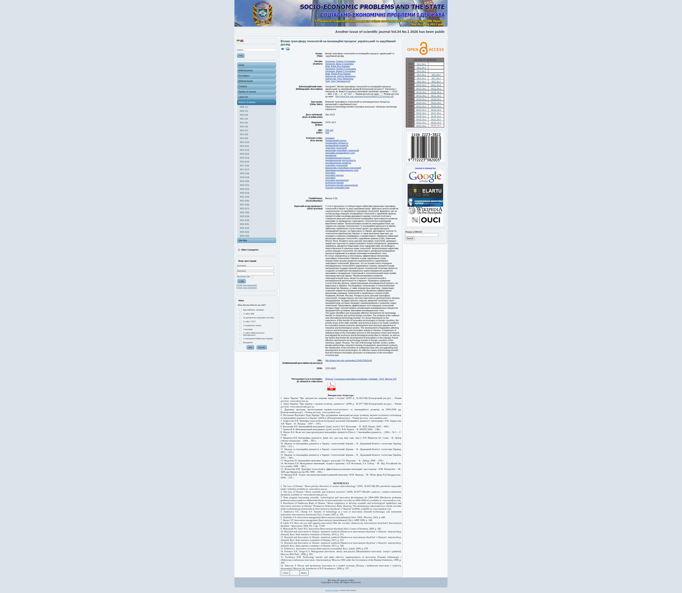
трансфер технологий (336, 165)
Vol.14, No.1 (421, 92)
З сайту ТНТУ (249, 321)
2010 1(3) (244, 115)
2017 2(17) (244, 169)
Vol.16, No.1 (421, 95)
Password (241, 271)
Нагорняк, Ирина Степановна (340, 71)
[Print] (282, 48)
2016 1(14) (244, 158)
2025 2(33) (244, 232)
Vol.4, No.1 (421, 74)
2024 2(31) (244, 224)
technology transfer (334, 183)
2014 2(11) (244, 146)
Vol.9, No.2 (436, 81)
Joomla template (332, 590)
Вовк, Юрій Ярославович (337, 66)
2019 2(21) (244, 185)
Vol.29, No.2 (436, 116)
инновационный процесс (338, 158)
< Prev (285, 573)
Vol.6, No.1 (421, 78)
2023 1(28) (244, 212)
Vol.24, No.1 (421, 110)
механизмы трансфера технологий (343, 168)
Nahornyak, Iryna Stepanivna (339, 79)
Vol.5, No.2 (436, 74)
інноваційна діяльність (336, 143)
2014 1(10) (244, 142)
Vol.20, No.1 (421, 102)
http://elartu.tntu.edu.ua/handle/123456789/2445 (348, 360)
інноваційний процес (336, 140)
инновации (330, 155)
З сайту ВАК (248, 314)
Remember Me (243, 277)
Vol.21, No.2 (436, 102)
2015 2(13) (244, 154)
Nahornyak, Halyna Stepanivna (340, 76)
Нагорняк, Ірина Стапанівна (339, 64)
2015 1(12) (244, 150)
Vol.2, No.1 (421, 67)
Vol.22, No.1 (421, 106)
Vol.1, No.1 (421, 64)
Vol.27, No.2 (436, 113)
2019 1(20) (244, 181)
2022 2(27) (244, 208)
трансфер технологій (336, 148)
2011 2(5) (244, 123)
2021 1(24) (244, 197)
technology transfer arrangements (341, 185)
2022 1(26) (244, 205)
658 (327, 132)
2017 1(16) (244, 165)
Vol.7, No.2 (436, 78)
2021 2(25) (244, 201)
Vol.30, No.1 (421, 119)
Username (241, 266)
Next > (304, 573)
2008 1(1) (244, 107)
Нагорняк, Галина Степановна (340, 69)
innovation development (337, 180)
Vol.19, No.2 (436, 99)
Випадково (248, 342)
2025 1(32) (244, 228)
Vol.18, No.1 (421, 99)
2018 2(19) (244, 177)
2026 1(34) (244, 236)
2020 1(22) (244, 189)
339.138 (329, 130)
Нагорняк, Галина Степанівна (340, 61)
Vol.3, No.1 (421, 71)
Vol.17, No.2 (436, 95)
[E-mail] (288, 48)
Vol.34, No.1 (421, 126)
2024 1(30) (244, 220)
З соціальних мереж (252, 325)
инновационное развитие (338, 163)
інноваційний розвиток (336, 145)
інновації (329, 138)
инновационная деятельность (340, 160)
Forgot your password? (247, 285)
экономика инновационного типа (341, 170)
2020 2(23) (244, 193)
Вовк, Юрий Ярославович (338, 74)
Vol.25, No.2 (436, 110)
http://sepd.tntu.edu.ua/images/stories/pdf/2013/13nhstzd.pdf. (364, 96)
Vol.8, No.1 (421, 81)
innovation (330, 173)
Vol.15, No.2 (436, 92)
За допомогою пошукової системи (258, 318)
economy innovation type (337, 187)
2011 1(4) (244, 119)
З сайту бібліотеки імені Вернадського (253, 334)
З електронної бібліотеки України (258, 338)
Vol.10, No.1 (421, 85)
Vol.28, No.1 (421, 116)
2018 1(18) (244, 173)
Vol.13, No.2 (436, 88)
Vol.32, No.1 (421, 122)
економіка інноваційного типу (340, 153)
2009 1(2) (244, 111)
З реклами (248, 329)
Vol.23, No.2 (436, 106)
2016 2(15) (244, 162)
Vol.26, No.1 (421, 113)
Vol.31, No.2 (436, 119)
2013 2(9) (244, 138)
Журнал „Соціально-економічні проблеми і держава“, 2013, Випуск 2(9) (361, 379)
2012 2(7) (244, 130)
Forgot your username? (247, 288)
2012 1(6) (244, 126)
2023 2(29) (244, 216)
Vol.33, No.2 (436, 122)
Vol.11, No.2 (436, 85)
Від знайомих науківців (253, 310)
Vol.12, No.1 (421, 88)
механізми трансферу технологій (342, 150)
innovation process (334, 175)
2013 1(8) (244, 134)
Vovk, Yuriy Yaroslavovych (337, 81)
